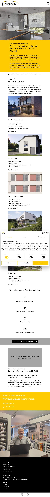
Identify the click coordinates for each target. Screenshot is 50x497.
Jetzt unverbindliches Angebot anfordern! (24, 341)
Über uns (5, 484)
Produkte (12, 74)
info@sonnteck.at (10, 403)
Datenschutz (6, 486)
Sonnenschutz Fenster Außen (23, 74)
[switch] (19, 257)
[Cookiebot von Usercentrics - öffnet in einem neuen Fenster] (43, 233)
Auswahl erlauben (25, 262)
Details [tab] (25, 236)
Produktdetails (12, 131)
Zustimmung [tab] (9, 236)
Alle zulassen (41, 262)
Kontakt (5, 482)
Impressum (5, 488)
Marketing (26, 356)
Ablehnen (9, 262)
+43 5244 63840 (10, 406)
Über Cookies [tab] (41, 236)
